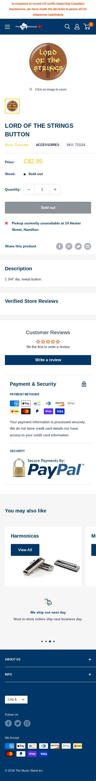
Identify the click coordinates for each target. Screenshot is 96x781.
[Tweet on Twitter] (78, 246)
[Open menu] (7, 27)
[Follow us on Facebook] (8, 723)
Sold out (48, 207)
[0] (87, 27)
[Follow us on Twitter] (17, 723)
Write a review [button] (48, 360)
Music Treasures (17, 145)
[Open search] (67, 26)
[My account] (77, 26)
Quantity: (13, 189)
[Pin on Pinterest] (68, 246)
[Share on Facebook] (59, 246)
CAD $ (12, 699)
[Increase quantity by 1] (55, 189)
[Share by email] (87, 246)
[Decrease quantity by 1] (29, 189)
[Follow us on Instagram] (27, 723)
